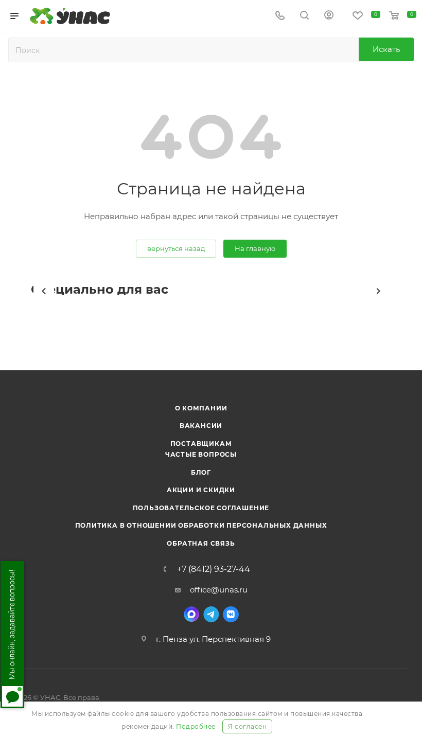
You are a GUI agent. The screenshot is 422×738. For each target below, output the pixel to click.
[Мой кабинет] (328, 16)
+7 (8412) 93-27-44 (213, 569)
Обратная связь (201, 543)
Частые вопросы (201, 454)
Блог (201, 472)
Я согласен (247, 726)
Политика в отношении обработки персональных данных (201, 525)
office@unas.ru (219, 590)
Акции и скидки (201, 490)
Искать (386, 49)
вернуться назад (176, 248)
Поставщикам (201, 443)
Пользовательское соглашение (201, 508)
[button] (43, 291)
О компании (201, 408)
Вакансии (201, 425)
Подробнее (196, 726)
